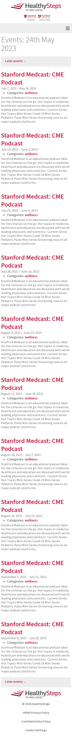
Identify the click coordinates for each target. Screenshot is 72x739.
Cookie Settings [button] (36, 730)
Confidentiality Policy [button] (36, 721)
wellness (31, 93)
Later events (15, 61)
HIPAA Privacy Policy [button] (36, 713)
